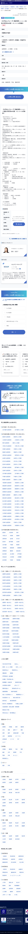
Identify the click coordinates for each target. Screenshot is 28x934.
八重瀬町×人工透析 (19, 516)
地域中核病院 (14, 691)
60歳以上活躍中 (19, 703)
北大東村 (12, 554)
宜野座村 (4, 538)
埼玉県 (23, 789)
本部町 (11, 535)
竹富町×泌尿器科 (6, 522)
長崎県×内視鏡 (16, 627)
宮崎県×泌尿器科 (6, 589)
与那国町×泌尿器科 (6, 525)
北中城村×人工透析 (19, 429)
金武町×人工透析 (18, 458)
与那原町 (4, 547)
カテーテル (18, 736)
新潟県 (4, 799)
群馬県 (16, 789)
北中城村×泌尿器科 (6, 429)
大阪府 (23, 812)
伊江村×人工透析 (18, 461)
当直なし (16, 664)
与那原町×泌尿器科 (6, 482)
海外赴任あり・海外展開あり (9, 713)
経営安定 (4, 700)
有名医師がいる (6, 697)
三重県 (4, 812)
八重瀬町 (19, 557)
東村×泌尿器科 (5, 443)
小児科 (4, 882)
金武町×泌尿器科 (6, 458)
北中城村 (4, 544)
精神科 (4, 885)
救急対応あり (5, 670)
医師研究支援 (18, 682)
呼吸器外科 (5, 872)
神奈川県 (17, 792)
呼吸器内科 (5, 859)
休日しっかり (19, 667)
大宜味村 (11, 532)
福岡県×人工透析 (18, 574)
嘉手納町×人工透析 (19, 467)
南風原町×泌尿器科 (6, 485)
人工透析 (4, 891)
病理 (16, 727)
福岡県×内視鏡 (16, 618)
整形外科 (21, 872)
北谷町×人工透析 (18, 470)
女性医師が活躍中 (6, 685)
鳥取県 (4, 823)
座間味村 (4, 551)
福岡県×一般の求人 (6, 602)
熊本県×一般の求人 (19, 605)
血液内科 (13, 859)
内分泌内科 (13, 862)
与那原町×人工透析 (19, 482)
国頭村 (4, 532)
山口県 (4, 826)
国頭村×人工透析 (18, 437)
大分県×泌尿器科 (6, 586)
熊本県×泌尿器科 (6, 583)
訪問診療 (4, 739)
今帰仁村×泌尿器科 (6, 446)
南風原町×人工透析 (19, 485)
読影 (3, 733)
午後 (16, 749)
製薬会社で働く (6, 710)
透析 (22, 730)
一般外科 (4, 869)
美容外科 (18, 891)
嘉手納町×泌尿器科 (6, 467)
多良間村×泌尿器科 (6, 519)
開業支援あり (5, 688)
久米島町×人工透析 (19, 513)
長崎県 (16, 836)
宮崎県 (10, 839)
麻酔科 (11, 891)
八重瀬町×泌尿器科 (6, 516)
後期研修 (10, 736)
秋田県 (4, 782)
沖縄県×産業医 (16, 649)
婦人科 (17, 882)
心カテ (4, 742)
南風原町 (12, 547)
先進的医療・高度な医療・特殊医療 (10, 706)
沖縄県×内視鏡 (5, 652)
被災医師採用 (13, 700)
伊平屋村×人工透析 (19, 507)
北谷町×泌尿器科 (6, 470)
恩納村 (17, 535)
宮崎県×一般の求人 (19, 608)
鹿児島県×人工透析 (19, 592)
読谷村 (4, 541)
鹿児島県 (17, 839)
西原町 (17, 544)
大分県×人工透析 (18, 586)
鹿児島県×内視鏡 (18, 646)
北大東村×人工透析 (19, 504)
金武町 (11, 538)
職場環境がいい (20, 694)
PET (18, 739)
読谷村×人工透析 (18, 464)
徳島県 (10, 826)
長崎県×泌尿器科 (6, 580)
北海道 (4, 779)
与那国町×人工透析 (19, 525)
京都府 (16, 812)
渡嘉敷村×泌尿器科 (6, 488)
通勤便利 (4, 673)
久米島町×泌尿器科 (6, 513)
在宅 (3, 730)
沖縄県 (4, 842)
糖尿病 (22, 727)
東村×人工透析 (16, 443)
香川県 (16, 826)
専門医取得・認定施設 (7, 676)
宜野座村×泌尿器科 (6, 455)
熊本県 (23, 836)
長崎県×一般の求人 (6, 605)
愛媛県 (23, 826)
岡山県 (16, 823)
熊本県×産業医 (15, 631)
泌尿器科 (11, 888)
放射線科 (18, 888)
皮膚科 (4, 888)
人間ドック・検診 (6, 894)
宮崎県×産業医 (15, 640)
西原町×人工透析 (18, 479)
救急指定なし (5, 758)
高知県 (4, 829)
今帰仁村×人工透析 (19, 446)
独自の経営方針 (16, 697)
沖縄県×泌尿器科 (6, 595)
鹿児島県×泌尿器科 (6, 592)
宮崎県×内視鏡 (5, 643)
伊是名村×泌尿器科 (6, 510)
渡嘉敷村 (19, 547)
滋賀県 (10, 812)
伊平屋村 (19, 554)
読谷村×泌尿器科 (6, 464)
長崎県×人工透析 (18, 580)
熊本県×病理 (15, 634)
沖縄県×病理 (15, 652)
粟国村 (11, 551)
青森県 (10, 779)
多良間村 (4, 560)
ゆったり (15, 755)
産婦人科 (11, 882)
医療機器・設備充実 (7, 682)
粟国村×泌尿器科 (6, 495)
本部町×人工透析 (18, 449)
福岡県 (4, 836)
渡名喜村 (18, 551)
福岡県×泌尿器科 (6, 574)
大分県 (4, 839)
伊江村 (17, 538)
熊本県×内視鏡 (5, 634)
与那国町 (18, 560)
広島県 (23, 823)
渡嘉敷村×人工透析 (19, 488)
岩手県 (16, 779)
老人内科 (21, 862)
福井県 (23, 799)
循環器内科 (21, 856)
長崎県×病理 (5, 631)
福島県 (16, 782)
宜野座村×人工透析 (19, 455)
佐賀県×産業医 (15, 621)
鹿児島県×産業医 (6, 646)
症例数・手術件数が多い (8, 679)
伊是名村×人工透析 (19, 510)
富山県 (10, 799)
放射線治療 (15, 733)
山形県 (10, 782)
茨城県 (4, 789)
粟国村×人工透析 (18, 495)
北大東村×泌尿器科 (6, 504)
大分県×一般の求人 (6, 608)
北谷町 (17, 541)
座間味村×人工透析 (19, 492)
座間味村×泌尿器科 (6, 492)
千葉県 (4, 792)
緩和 (9, 733)
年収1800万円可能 (6, 664)
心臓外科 (20, 869)
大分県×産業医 (5, 637)
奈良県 (10, 816)
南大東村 (4, 554)
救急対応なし (15, 670)
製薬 (9, 730)
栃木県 (10, 789)
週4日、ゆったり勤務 (7, 667)
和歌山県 (17, 816)
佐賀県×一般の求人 (19, 602)
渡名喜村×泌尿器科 (6, 498)
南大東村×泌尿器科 (6, 501)
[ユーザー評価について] (20, 268)
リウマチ (12, 739)
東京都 (10, 792)
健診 (3, 752)
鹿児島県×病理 (5, 649)
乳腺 (23, 733)
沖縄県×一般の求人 (20, 611)
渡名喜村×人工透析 (19, 498)
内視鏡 (10, 727)
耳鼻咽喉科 (16, 885)
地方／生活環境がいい (7, 694)
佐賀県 (10, 836)
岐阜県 (16, 802)
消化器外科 (12, 869)
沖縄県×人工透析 (18, 595)
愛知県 (4, 805)
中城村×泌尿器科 (6, 476)
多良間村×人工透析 (19, 519)
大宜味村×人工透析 (19, 440)
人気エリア (16, 685)
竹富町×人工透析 (18, 522)
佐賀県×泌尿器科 (6, 577)
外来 (9, 755)
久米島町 (12, 557)
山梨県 (4, 802)
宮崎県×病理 (15, 643)
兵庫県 (4, 816)
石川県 (16, 799)
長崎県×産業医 (5, 627)
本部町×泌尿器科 (6, 449)
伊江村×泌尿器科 (6, 461)
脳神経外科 (13, 872)
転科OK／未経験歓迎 (7, 703)
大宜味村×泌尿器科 (6, 440)
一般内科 (4, 856)
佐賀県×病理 (15, 624)
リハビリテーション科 (15, 875)
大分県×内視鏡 (16, 637)
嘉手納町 (11, 541)
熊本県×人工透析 (18, 583)
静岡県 (23, 802)
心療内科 (20, 859)
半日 (21, 752)
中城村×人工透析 (18, 476)
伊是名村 (4, 557)
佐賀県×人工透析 (18, 577)
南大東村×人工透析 (19, 501)
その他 (15, 894)
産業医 (11, 673)
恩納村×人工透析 (18, 452)
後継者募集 (5, 691)
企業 (3, 736)
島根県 (10, 823)
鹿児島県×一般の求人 (7, 611)
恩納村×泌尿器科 (6, 452)
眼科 (10, 885)
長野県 (10, 802)
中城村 (11, 544)
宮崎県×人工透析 (18, 589)
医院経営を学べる (16, 688)
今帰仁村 (4, 535)
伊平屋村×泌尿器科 (6, 507)
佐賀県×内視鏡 (5, 624)
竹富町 (11, 560)
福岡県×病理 (5, 621)
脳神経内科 (5, 862)
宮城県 (23, 779)
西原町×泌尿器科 (6, 479)
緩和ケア (15, 730)
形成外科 (4, 875)
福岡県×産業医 (5, 618)
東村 (17, 532)
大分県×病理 (5, 640)
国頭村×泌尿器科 (6, 437)
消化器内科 (12, 856)
